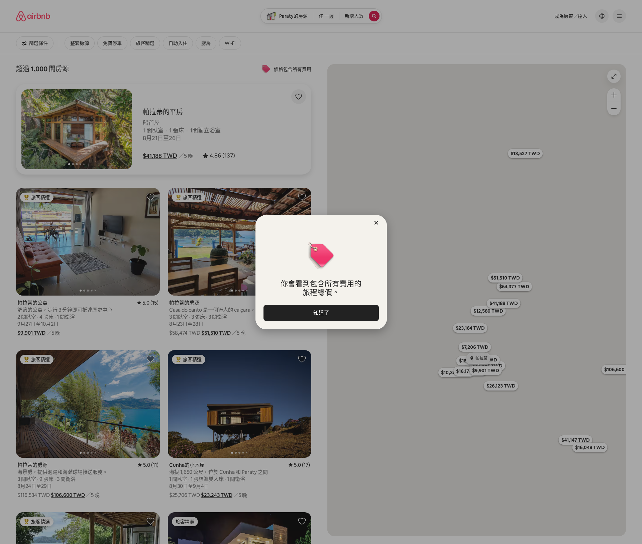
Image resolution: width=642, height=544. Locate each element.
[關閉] (376, 222)
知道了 (321, 312)
